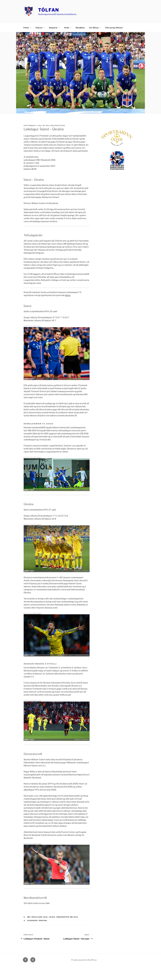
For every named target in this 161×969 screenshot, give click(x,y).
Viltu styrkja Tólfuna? (114, 28)
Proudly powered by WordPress (84, 960)
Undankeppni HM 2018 (67, 917)
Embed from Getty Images (32, 326)
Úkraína (43, 920)
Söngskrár (53, 28)
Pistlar (26, 28)
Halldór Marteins (55, 125)
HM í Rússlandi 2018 (37, 917)
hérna (67, 295)
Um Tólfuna (94, 28)
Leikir (52, 917)
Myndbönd (80, 28)
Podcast (39, 28)
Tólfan (48, 10)
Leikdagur (32, 920)
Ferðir (66, 28)
